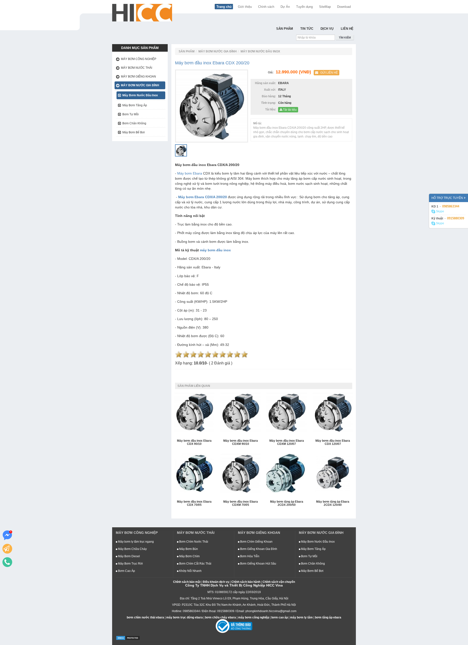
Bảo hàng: (269, 96)
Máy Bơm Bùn (188, 549)
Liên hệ (347, 28)
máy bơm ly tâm (301, 617)
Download (344, 7)
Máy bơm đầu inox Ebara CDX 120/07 (332, 442)
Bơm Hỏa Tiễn (249, 556)
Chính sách (266, 7)
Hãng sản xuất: (266, 83)
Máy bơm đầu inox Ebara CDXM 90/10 (240, 442)
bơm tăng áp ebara (328, 617)
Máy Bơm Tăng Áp (134, 105)
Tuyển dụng (304, 7)
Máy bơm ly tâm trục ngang (135, 541)
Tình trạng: (269, 103)
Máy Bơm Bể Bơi (133, 132)
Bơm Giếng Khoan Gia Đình (258, 549)
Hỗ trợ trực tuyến (447, 198)
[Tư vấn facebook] (7, 535)
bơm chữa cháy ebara (220, 617)
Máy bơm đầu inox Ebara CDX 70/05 (194, 503)
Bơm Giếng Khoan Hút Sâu (257, 563)
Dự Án (285, 7)
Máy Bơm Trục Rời (130, 563)
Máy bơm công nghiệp (138, 59)
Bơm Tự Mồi (130, 114)
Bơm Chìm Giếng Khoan (256, 541)
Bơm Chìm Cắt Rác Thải (194, 563)
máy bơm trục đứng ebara (184, 617)
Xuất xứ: (270, 89)
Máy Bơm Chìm (189, 556)
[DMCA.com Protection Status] (128, 637)
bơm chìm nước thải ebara (145, 617)
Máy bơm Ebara (189, 173)
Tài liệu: (271, 109)
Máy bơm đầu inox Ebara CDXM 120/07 (286, 442)
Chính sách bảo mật (187, 582)
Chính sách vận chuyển (279, 582)
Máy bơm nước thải (136, 67)
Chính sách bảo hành (245, 582)
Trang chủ (224, 7)
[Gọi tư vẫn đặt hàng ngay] (7, 562)
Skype (439, 211)
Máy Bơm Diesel (128, 556)
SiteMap (325, 7)
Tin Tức (306, 28)
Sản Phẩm (284, 28)
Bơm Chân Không (134, 123)
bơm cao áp (279, 617)
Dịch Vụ (327, 28)
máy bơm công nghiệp (253, 617)
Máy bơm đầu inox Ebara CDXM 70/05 (240, 503)
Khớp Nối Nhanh (190, 571)
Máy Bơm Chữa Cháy (132, 549)
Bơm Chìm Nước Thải (193, 541)
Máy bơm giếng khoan (138, 76)
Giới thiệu (245, 7)
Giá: (271, 72)
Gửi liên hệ (328, 72)
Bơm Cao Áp (126, 571)
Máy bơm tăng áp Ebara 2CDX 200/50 (286, 503)
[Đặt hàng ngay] (7, 549)
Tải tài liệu (289, 109)
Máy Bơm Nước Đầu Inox (140, 95)
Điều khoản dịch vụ (216, 582)
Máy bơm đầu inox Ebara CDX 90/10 (194, 442)
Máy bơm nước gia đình (140, 85)
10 (244, 354)
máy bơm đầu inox (215, 250)
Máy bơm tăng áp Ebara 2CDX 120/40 (332, 503)
